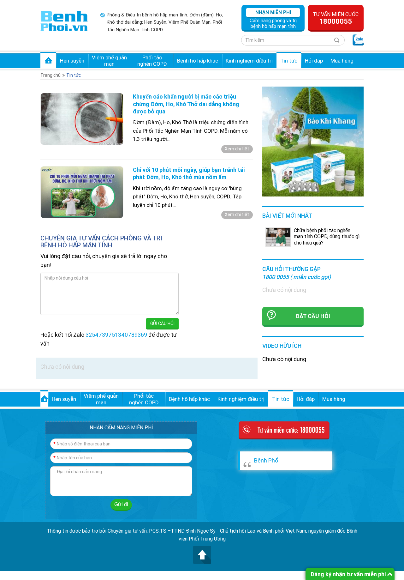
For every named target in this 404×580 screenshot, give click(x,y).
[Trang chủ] (64, 20)
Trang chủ (48, 60)
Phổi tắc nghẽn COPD (152, 60)
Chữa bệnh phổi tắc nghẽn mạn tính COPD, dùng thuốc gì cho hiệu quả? (326, 236)
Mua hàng (342, 60)
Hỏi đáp (314, 60)
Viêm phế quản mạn (109, 60)
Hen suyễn (72, 60)
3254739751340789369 (116, 334)
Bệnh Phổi (267, 460)
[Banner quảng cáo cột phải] (313, 141)
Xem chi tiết (237, 149)
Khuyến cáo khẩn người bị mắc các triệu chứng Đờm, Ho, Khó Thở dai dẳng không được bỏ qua (186, 104)
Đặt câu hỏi (312, 316)
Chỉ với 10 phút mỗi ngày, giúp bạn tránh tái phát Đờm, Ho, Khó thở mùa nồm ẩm (189, 173)
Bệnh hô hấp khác (197, 60)
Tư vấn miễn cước (336, 18)
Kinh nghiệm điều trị (249, 60)
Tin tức (288, 60)
